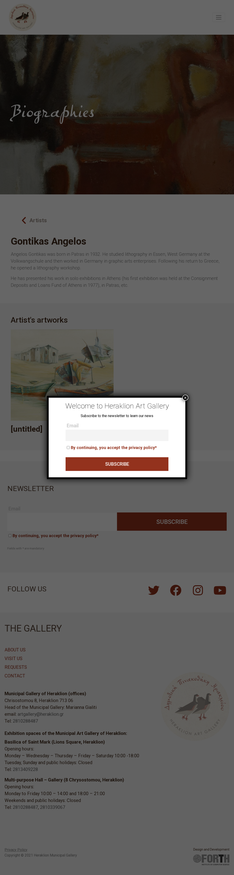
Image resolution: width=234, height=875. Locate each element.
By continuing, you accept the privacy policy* (114, 447)
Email (73, 425)
